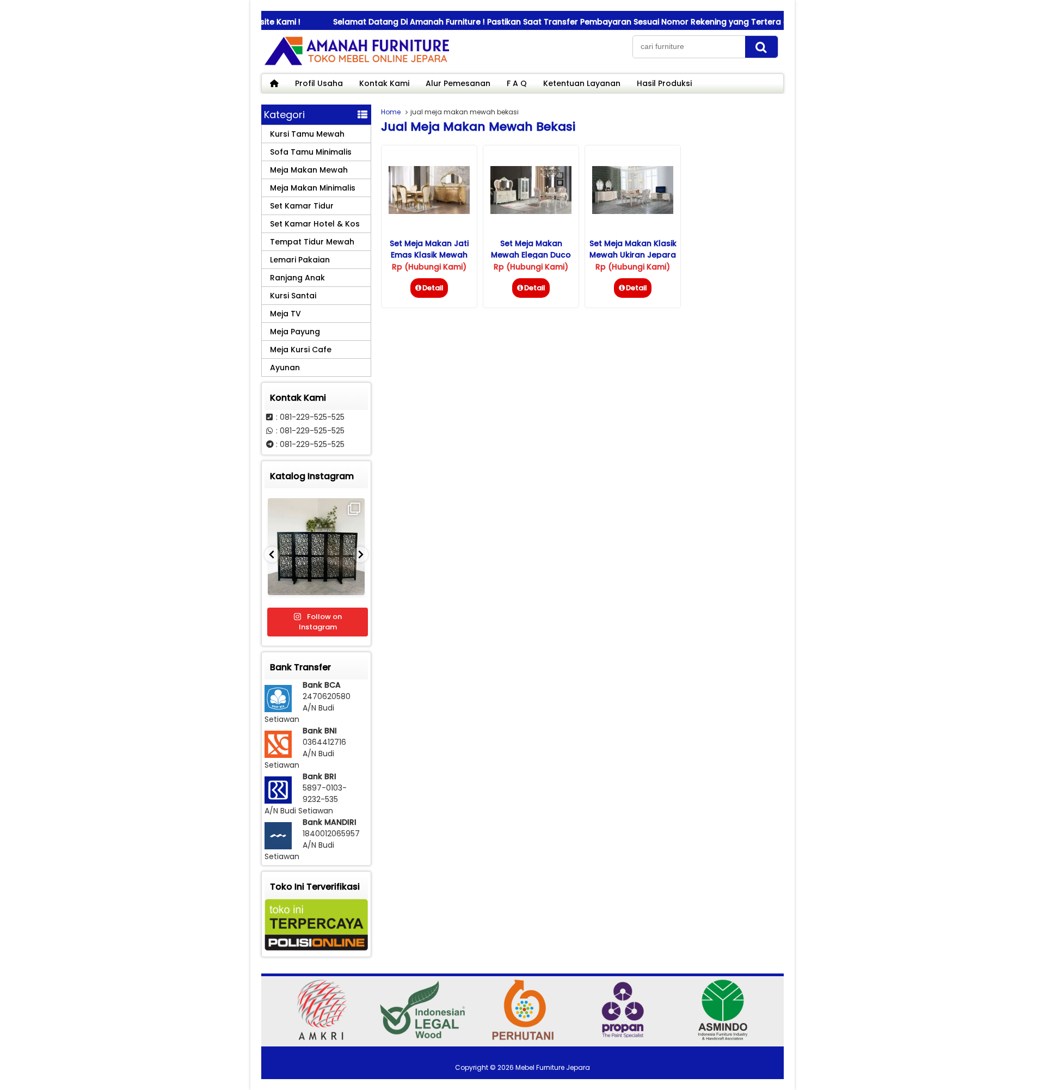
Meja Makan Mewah (309, 169)
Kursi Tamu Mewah (307, 133)
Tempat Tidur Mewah (312, 241)
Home (391, 112)
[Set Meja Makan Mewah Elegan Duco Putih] (530, 211)
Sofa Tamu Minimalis (311, 151)
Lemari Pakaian (300, 259)
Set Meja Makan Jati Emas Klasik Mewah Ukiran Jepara (429, 255)
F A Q (517, 83)
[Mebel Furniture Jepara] (356, 64)
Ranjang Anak (297, 277)
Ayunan (285, 367)
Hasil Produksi (664, 83)
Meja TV (285, 313)
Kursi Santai (293, 295)
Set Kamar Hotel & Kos (315, 223)
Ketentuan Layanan (581, 83)
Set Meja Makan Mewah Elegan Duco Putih (531, 255)
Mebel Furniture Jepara (552, 1067)
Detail (433, 288)
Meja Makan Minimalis (312, 187)
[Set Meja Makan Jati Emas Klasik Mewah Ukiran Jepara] (429, 211)
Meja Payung (295, 331)
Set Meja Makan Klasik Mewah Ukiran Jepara (633, 249)
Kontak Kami (384, 83)
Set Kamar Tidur (302, 205)
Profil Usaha (319, 83)
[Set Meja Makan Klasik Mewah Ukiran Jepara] (632, 211)
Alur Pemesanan (458, 83)
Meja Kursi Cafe (300, 349)
